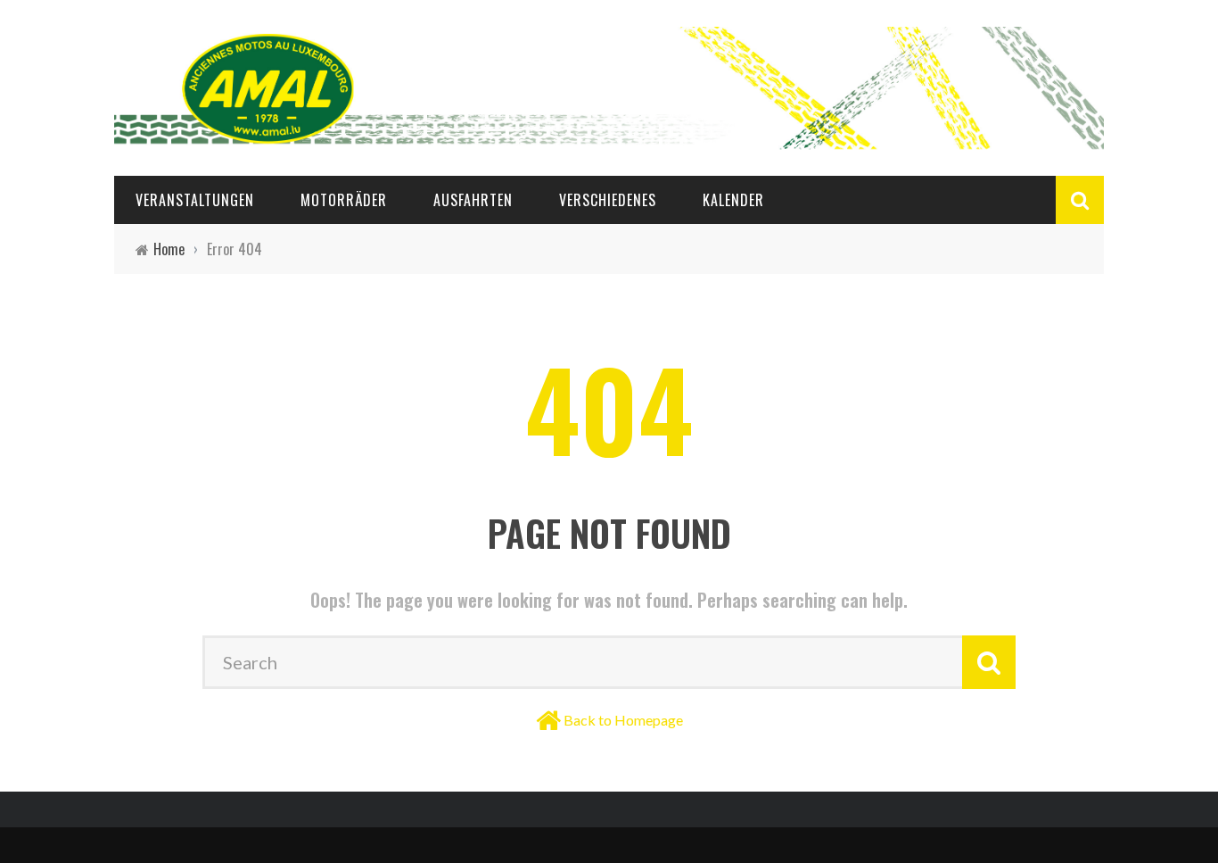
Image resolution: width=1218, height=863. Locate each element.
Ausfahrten (473, 200)
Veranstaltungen (195, 200)
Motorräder (343, 200)
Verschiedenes (607, 200)
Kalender (733, 200)
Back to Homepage (623, 719)
